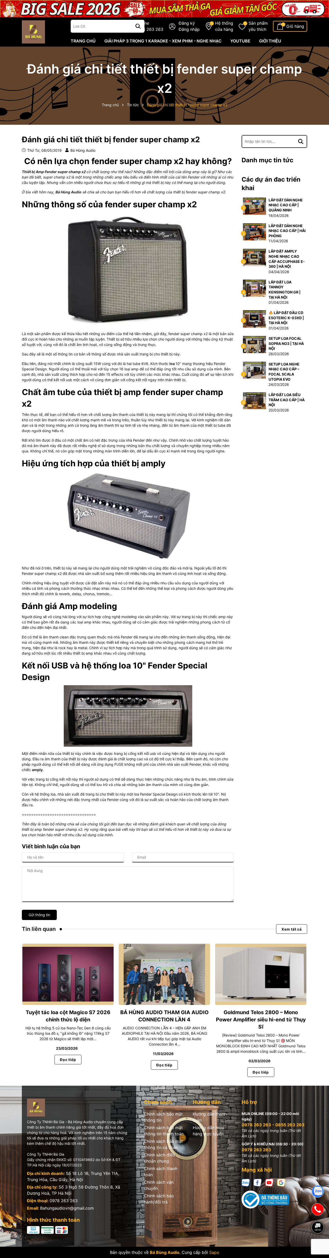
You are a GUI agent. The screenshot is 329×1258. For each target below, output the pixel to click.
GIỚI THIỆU (270, 40)
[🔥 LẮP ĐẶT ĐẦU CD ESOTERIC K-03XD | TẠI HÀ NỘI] (254, 318)
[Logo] (33, 31)
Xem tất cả (291, 929)
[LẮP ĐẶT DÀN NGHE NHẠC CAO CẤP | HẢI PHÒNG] (254, 231)
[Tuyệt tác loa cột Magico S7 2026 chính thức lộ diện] (68, 974)
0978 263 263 (64, 1200)
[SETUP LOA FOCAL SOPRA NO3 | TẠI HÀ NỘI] (254, 344)
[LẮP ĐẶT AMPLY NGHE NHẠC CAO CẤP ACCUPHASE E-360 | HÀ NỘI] (254, 257)
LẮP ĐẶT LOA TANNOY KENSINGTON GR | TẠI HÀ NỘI (284, 289)
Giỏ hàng (295, 26)
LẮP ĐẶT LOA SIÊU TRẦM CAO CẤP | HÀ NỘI (287, 399)
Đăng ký (187, 23)
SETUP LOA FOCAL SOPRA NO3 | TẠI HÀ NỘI (286, 343)
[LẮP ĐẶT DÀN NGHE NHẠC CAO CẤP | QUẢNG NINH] (254, 205)
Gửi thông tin (39, 915)
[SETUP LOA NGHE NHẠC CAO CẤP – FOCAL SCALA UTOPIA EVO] (254, 370)
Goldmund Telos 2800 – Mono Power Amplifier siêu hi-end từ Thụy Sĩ (261, 1019)
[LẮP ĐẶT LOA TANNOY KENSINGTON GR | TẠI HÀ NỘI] (254, 287)
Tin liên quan (39, 929)
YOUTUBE (240, 40)
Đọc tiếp (68, 1059)
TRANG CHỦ (83, 40)
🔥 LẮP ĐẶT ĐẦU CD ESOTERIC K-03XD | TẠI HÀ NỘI (286, 317)
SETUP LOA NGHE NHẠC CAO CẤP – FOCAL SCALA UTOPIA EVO (284, 371)
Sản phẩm (258, 26)
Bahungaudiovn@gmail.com (67, 1208)
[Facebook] (257, 1182)
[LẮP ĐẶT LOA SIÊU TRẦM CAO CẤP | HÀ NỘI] (254, 400)
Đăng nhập (189, 29)
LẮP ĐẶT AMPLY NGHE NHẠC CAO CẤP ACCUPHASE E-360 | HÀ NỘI (287, 259)
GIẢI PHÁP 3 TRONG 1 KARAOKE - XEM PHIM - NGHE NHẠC (163, 40)
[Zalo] (246, 1182)
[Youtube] (269, 1182)
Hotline (149, 26)
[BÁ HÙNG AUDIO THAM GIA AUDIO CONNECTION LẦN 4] (164, 974)
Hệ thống (224, 26)
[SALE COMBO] (164, 8)
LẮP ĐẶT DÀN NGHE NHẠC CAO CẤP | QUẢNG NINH (286, 205)
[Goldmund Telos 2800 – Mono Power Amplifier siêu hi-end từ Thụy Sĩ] (260, 974)
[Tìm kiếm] (300, 141)
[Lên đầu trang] (318, 1245)
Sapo (214, 1252)
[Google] (281, 1182)
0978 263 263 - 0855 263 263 (273, 1124)
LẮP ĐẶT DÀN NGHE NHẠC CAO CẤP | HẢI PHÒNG (287, 231)
